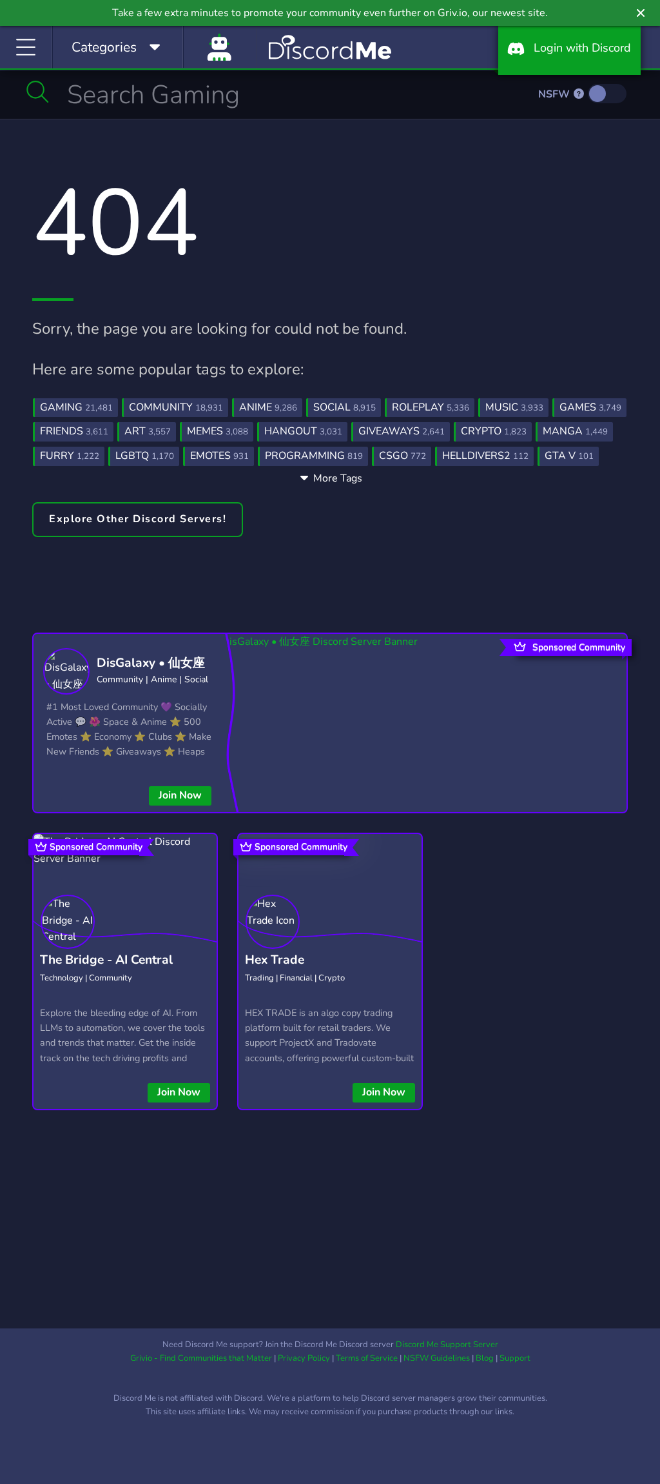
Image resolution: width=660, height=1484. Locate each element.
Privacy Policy (304, 1358)
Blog (485, 1358)
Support (515, 1358)
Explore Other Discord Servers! (137, 519)
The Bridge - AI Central (106, 959)
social (344, 407)
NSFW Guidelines (436, 1358)
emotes (219, 456)
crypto (494, 431)
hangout (303, 431)
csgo (402, 456)
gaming (76, 407)
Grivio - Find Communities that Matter (201, 1358)
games (590, 407)
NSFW (555, 94)
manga (575, 431)
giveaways (401, 431)
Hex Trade (274, 959)
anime (268, 407)
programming (314, 456)
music (514, 407)
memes (217, 431)
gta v (569, 456)
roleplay (430, 407)
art (147, 431)
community (176, 407)
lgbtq (144, 456)
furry (69, 456)
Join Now (180, 795)
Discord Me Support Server (447, 1344)
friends (74, 431)
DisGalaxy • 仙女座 (151, 663)
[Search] (38, 91)
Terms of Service (367, 1358)
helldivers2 (485, 456)
